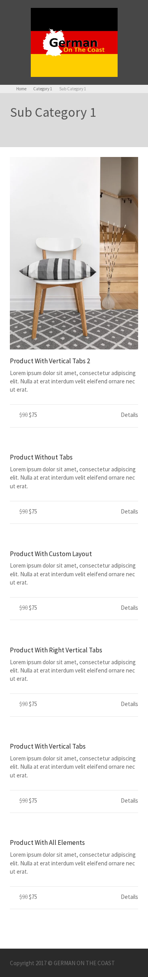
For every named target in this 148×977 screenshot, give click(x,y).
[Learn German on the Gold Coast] (74, 41)
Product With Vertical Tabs (48, 746)
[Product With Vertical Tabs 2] (74, 253)
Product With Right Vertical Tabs (56, 650)
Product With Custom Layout (51, 553)
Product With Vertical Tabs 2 (50, 361)
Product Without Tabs (41, 457)
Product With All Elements (47, 842)
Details (129, 414)
